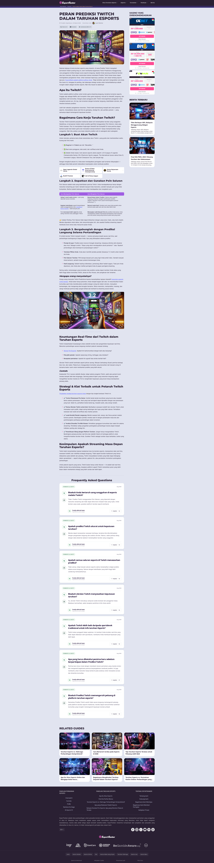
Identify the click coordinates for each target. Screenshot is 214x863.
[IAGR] (69, 845)
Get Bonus (142, 36)
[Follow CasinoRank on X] (141, 829)
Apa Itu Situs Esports (105, 796)
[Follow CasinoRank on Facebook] (133, 829)
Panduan (143, 2)
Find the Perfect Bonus (106, 799)
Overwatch (68, 798)
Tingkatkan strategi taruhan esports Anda (72, 393)
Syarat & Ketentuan (76, 860)
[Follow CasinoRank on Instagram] (137, 829)
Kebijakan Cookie (99, 860)
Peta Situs (140, 860)
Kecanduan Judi (120, 860)
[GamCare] (90, 845)
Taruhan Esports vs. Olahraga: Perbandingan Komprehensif (106, 802)
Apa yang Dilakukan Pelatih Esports (106, 805)
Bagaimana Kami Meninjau (143, 802)
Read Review (142, 39)
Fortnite (68, 801)
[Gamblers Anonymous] (78, 845)
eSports (123, 2)
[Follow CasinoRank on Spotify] (149, 829)
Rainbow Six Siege (69, 807)
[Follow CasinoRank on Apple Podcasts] (153, 829)
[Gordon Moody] (104, 845)
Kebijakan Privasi (143, 810)
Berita (153, 2)
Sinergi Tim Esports (70, 351)
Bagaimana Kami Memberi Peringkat (141, 806)
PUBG (69, 804)
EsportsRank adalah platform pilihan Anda (78, 80)
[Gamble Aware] (127, 845)
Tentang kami (144, 796)
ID (61, 829)
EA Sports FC (69, 810)
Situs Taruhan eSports (109, 2)
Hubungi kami (143, 799)
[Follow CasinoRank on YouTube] (145, 829)
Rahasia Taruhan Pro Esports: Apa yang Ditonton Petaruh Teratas (105, 809)
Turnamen (133, 2)
